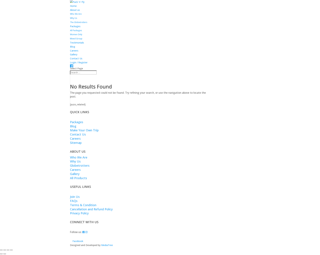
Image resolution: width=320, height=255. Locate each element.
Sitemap (76, 143)
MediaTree (107, 245)
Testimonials (77, 42)
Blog (72, 46)
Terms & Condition (83, 205)
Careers (74, 50)
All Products (78, 178)
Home (73, 6)
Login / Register (79, 62)
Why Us (73, 18)
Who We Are (76, 13)
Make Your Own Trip (84, 130)
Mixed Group (76, 38)
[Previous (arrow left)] (1, 253)
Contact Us (76, 58)
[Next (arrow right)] (4, 253)
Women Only (76, 34)
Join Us (75, 197)
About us (75, 10)
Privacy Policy (79, 213)
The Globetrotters (78, 22)
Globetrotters (80, 166)
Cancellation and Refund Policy (91, 209)
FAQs (74, 201)
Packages (75, 26)
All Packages (76, 30)
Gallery (73, 54)
